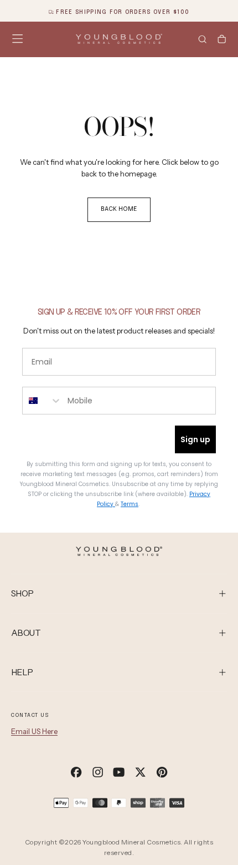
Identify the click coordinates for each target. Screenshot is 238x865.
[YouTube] (118, 772)
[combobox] (42, 400)
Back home (119, 209)
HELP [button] (22, 672)
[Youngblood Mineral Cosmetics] (119, 551)
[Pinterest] (162, 772)
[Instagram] (97, 772)
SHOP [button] (22, 593)
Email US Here (34, 731)
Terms (129, 504)
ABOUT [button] (25, 633)
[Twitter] (140, 772)
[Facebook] (76, 772)
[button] (17, 38)
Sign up (195, 439)
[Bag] (221, 40)
